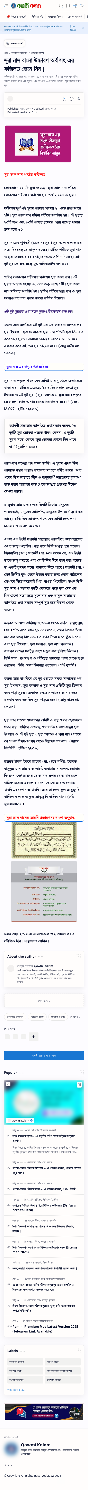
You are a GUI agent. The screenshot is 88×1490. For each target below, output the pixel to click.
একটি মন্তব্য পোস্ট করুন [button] (44, 1055)
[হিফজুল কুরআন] (48, 1300)
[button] (6, 6)
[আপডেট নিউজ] (34, 1130)
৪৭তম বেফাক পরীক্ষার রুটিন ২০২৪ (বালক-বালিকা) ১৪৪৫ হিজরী (44, 1189)
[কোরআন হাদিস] (37, 1017)
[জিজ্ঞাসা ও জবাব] (58, 1017)
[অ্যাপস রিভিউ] (32, 1321)
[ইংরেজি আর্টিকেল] (34, 1199)
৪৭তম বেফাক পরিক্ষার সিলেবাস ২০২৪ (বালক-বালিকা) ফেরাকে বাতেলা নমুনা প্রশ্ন (46, 1170)
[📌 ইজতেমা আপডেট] (16, 16)
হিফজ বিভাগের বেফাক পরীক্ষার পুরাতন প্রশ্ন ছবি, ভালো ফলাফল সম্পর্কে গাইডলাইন (43, 1308)
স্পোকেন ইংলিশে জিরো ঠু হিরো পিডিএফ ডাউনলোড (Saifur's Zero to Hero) (44, 1207)
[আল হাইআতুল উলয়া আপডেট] (40, 1279)
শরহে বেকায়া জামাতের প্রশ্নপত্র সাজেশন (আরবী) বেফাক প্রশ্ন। (44, 1268)
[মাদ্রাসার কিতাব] (55, 16)
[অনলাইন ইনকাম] (25, 1361)
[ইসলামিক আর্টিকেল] (15, 1017)
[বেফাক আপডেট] (75, 16)
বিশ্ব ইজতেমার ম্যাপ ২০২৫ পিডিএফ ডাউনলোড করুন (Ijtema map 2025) (45, 1249)
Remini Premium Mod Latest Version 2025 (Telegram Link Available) (45, 1329)
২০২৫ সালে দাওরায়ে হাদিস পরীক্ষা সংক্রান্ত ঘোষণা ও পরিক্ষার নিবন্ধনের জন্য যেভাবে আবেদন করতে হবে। (42, 1287)
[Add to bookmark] (79, 1085)
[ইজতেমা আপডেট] (48, 1130)
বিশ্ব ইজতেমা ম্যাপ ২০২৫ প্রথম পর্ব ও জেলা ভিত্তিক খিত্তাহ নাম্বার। (42, 1228)
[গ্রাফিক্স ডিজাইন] (46, 1321)
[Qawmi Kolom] (26, 6)
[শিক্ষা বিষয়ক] (47, 1162)
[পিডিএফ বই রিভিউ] (50, 1199)
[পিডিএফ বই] (37, 16)
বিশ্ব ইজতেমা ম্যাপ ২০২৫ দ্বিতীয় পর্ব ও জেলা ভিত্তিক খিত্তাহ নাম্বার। (43, 1138)
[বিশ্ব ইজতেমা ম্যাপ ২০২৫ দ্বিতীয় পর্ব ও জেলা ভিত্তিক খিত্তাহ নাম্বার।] (44, 1102)
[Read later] (65, 99)
